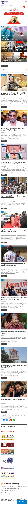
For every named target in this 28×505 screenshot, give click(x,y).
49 (12, 415)
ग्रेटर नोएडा (3, 75)
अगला (9, 417)
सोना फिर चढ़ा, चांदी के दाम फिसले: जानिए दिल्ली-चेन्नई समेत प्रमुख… (7, 48)
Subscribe (22, 501)
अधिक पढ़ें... (4, 106)
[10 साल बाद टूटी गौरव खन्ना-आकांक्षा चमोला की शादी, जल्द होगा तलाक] (14, 389)
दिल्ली (2, 26)
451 (5, 417)
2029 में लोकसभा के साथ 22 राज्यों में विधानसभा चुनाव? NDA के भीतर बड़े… (7, 59)
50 (15, 415)
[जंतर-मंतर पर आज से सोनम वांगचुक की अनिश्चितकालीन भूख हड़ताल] (14, 321)
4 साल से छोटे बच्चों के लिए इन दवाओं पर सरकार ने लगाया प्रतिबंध (20, 59)
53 (24, 415)
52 (21, 415)
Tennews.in (4, 498)
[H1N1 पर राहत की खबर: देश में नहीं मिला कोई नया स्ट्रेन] (14, 33)
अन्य (2, 110)
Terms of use (15, 501)
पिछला (4, 415)
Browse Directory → (6, 492)
